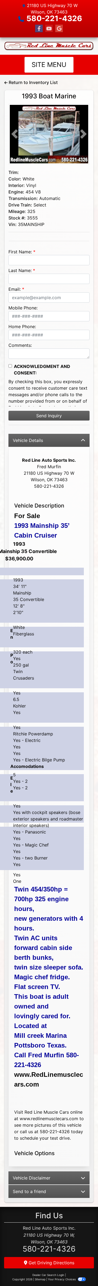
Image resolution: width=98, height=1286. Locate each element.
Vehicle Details (28, 440)
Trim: (13, 172)
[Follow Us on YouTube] (49, 29)
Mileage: (17, 211)
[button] (14, 134)
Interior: (16, 185)
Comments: (20, 345)
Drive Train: (20, 205)
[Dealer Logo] (49, 46)
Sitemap (40, 1279)
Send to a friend (29, 1191)
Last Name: (20, 270)
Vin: (12, 224)
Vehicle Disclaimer (31, 1178)
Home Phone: (22, 326)
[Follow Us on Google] (59, 29)
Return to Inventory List (33, 82)
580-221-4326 (54, 18)
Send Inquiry (49, 415)
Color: (14, 179)
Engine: (16, 192)
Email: (14, 289)
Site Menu (49, 65)
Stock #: (17, 218)
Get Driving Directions (50, 1262)
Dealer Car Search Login (48, 1275)
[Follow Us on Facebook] (39, 29)
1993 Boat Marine (49, 96)
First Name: (20, 251)
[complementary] (81, 1269)
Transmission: (23, 198)
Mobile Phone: (23, 308)
